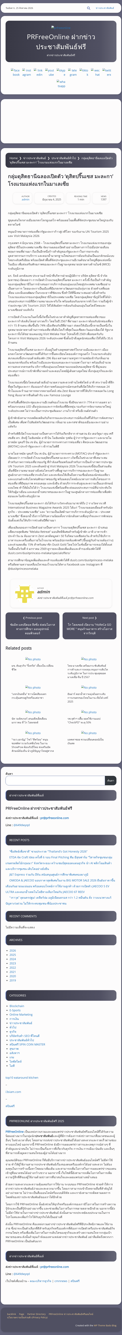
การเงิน (14, 1019)
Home (14, 158)
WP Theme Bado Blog (105, 1325)
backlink (11, 1314)
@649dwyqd (22, 825)
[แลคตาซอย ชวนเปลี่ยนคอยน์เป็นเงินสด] (89, 733)
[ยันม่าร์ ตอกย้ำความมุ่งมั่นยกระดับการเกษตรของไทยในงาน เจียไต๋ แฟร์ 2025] (89, 687)
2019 (13, 980)
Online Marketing (21, 1014)
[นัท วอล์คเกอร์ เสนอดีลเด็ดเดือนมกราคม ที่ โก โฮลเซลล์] (33, 712)
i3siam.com (13, 1092)
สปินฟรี (10, 1106)
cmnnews (60, 1281)
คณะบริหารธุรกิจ (40, 1281)
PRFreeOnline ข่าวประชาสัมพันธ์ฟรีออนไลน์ (71, 1314)
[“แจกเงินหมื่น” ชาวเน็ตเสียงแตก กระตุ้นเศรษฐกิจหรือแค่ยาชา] (33, 687)
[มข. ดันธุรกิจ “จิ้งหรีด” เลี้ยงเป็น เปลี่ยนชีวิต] (33, 659)
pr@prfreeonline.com (54, 818)
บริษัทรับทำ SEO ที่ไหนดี (25, 1036)
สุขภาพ (14, 1049)
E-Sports (15, 1010)
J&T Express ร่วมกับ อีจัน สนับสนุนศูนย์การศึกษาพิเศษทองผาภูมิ (48, 874)
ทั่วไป (13, 1027)
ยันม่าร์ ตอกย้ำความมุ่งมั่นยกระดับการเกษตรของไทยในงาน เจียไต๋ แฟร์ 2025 (88, 697)
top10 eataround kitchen (22, 1077)
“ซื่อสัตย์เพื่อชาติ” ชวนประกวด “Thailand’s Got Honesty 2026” (48, 851)
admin (25, 199)
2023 (13, 963)
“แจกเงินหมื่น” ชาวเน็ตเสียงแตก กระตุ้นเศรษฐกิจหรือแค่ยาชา (29, 696)
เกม (12, 1057)
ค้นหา (9, 774)
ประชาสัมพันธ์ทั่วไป (63, 158)
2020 (13, 976)
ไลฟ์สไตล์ (16, 1061)
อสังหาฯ (15, 1053)
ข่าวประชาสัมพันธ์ (105, 7)
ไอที (12, 1066)
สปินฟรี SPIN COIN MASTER (27, 1044)
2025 (13, 955)
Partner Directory (36, 1314)
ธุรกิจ (13, 1031)
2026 (13, 950)
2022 (13, 967)
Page (21, 1314)
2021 (13, 972)
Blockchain (17, 1006)
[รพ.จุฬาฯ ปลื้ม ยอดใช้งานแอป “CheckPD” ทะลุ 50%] (89, 712)
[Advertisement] (61, 121)
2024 (13, 959)
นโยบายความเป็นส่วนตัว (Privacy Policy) (27, 1317)
